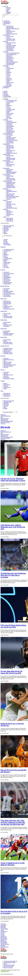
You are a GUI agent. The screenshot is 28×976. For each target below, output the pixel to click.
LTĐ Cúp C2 (9, 130)
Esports (8, 215)
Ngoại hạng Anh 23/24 (8, 225)
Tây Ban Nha (6, 35)
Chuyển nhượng (7, 86)
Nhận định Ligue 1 (10, 178)
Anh (4, 24)
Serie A (8, 70)
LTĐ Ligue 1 (9, 59)
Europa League (9, 184)
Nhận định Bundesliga (11, 172)
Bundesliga (8, 72)
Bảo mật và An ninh (8, 967)
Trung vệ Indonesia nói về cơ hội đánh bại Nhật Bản (12, 864)
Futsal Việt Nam (10, 50)
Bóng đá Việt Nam (7, 133)
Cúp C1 (8, 67)
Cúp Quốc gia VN (10, 46)
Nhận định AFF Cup (11, 204)
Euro (7, 192)
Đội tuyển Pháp (9, 176)
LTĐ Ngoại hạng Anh (11, 54)
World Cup (8, 79)
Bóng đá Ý (3, 940)
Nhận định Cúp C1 (10, 183)
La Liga (8, 37)
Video (4, 217)
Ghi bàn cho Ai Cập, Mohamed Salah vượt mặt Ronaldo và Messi (13, 479)
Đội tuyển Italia (9, 162)
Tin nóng (5, 91)
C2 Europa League (10, 109)
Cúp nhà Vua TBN (10, 40)
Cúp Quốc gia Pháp (10, 179)
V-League (8, 44)
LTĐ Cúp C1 (9, 121)
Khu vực (5, 200)
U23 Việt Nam (9, 49)
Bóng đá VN (3, 936)
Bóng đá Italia (6, 160)
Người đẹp (5, 228)
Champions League (10, 182)
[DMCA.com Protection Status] (5, 971)
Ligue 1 (8, 73)
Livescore (5, 51)
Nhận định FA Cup (10, 31)
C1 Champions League (11, 100)
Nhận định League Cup (11, 33)
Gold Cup (8, 199)
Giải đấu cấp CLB (7, 181)
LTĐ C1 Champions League (12, 53)
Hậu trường (6, 87)
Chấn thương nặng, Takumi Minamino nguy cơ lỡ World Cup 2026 (13, 527)
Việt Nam (5, 41)
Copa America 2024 (10, 197)
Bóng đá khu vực (4, 946)
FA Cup (8, 29)
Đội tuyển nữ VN (10, 47)
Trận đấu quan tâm (10, 63)
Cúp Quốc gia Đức (10, 173)
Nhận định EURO (10, 193)
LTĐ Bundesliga (10, 58)
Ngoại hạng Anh (7, 22)
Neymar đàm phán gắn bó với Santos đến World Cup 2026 (11, 672)
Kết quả (5, 92)
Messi (4, 232)
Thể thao (5, 209)
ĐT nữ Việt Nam (10, 138)
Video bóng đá (9, 218)
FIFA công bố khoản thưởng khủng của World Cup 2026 (13, 626)
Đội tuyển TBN (9, 36)
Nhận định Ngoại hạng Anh (12, 28)
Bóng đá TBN (6, 154)
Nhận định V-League (11, 45)
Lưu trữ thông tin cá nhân (9, 962)
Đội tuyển (5, 188)
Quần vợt (8, 213)
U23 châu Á (9, 201)
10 (4, 16)
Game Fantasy (6, 23)
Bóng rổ (8, 210)
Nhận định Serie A (10, 164)
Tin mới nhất (6, 21)
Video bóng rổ (9, 211)
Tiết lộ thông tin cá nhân (8, 965)
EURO (8, 81)
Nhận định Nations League (12, 196)
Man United (6, 229)
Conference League (10, 187)
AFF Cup (8, 83)
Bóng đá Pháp (6, 174)
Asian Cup (8, 205)
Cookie (5, 963)
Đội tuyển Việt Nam (11, 42)
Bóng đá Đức (6, 168)
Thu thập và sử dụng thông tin (10, 961)
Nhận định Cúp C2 (10, 186)
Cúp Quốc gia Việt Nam (11, 140)
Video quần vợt (9, 214)
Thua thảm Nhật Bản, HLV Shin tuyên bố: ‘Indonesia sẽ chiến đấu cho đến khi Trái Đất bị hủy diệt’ (13, 822)
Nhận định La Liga (10, 38)
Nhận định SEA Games (11, 208)
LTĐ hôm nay (4, 931)
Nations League (9, 82)
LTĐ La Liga (9, 55)
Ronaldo (5, 233)
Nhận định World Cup (11, 191)
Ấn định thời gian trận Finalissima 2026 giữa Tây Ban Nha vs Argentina (13, 575)
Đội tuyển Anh (9, 26)
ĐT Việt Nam (9, 135)
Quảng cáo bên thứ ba (8, 966)
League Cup (9, 32)
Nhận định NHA (10, 147)
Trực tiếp (5, 93)
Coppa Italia (9, 165)
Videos (2, 930)
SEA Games (9, 85)
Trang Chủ (3, 923)
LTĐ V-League (9, 60)
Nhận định (5, 65)
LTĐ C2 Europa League (11, 62)
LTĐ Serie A (9, 56)
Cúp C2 (8, 76)
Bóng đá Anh (6, 144)
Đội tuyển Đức (9, 169)
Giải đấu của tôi (9, 64)
